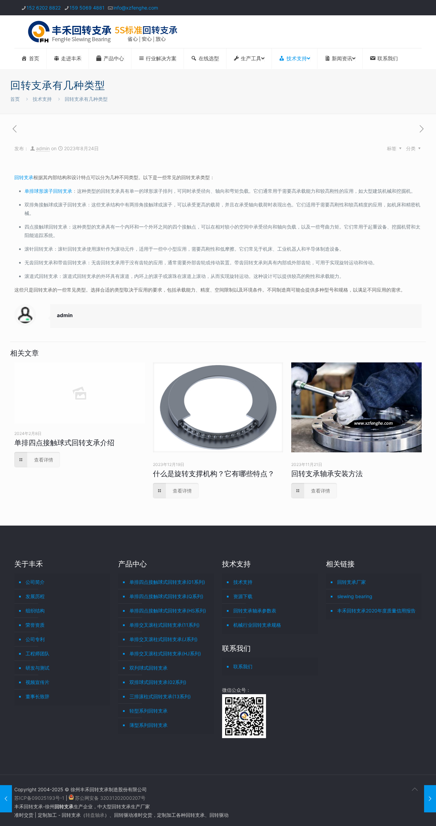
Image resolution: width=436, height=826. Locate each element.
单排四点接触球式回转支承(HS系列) (167, 610)
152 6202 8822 (44, 8)
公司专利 (35, 639)
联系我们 (242, 666)
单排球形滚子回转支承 (48, 191)
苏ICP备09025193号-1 (40, 798)
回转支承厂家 (351, 582)
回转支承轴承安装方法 (327, 473)
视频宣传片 (37, 682)
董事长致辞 (37, 696)
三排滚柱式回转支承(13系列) (160, 696)
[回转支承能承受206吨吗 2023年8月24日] (430, 798)
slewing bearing (354, 596)
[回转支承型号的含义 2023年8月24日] (6, 798)
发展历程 (35, 596)
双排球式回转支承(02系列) (157, 682)
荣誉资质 (35, 625)
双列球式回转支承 (148, 668)
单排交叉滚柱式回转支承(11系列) (164, 625)
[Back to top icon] (414, 789)
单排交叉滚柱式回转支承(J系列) (163, 639)
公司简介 (35, 582)
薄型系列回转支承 (148, 725)
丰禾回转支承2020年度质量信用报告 (376, 610)
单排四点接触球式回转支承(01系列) (167, 582)
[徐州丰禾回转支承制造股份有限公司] (102, 31)
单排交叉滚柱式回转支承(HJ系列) (165, 653)
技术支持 (42, 99)
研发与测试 (37, 668)
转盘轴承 (95, 815)
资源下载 (242, 596)
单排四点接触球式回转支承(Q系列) (166, 596)
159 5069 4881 (87, 8)
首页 (15, 99)
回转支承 (23, 177)
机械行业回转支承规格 (257, 625)
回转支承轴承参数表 (254, 610)
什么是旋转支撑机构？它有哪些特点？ (214, 473)
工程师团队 (37, 653)
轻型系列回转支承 (148, 711)
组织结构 (35, 610)
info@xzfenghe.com (135, 8)
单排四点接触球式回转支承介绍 (64, 442)
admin (43, 148)
